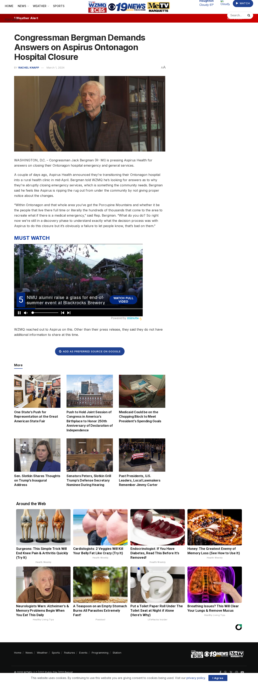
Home (17, 652)
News (29, 652)
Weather (42, 652)
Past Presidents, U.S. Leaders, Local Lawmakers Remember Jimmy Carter (139, 480)
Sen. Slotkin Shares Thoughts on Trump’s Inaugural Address (37, 480)
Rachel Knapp (28, 67)
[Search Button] (249, 15)
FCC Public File (48, 672)
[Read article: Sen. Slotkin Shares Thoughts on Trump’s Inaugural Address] (37, 454)
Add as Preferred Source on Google (91, 351)
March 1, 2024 (55, 67)
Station (117, 652)
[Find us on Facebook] (220, 672)
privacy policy (195, 678)
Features (12, 19)
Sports (56, 652)
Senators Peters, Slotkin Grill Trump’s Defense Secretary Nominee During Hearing (89, 480)
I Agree (217, 678)
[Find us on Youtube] (242, 672)
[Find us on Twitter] (231, 672)
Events (83, 652)
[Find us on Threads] (225, 672)
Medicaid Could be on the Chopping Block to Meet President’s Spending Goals (140, 416)
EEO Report (66, 672)
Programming (100, 652)
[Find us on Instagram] (236, 672)
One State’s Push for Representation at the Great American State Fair (36, 416)
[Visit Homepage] (129, 7)
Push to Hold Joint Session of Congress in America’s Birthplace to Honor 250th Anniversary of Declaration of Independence (90, 421)
